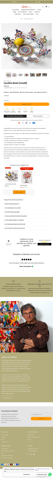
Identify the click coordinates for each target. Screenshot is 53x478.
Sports (30, 12)
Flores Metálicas (5, 435)
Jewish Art (37, 12)
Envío (2, 453)
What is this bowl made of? (12, 204)
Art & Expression (22, 12)
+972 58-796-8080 (32, 451)
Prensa (29, 439)
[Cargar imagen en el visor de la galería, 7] (44, 74)
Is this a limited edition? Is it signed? (14, 220)
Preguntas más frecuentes (7, 451)
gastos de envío (8, 87)
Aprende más (7, 397)
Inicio (21, 18)
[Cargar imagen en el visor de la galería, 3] (20, 74)
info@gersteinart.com (33, 448)
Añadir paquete (19, 192)
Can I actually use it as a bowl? (13, 208)
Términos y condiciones (7, 457)
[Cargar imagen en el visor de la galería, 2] (14, 74)
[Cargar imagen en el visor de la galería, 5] (32, 74)
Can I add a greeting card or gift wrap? (15, 224)
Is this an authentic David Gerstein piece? (16, 216)
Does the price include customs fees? (15, 228)
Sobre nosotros (31, 435)
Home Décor (18, 14)
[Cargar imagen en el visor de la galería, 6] (38, 74)
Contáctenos (4, 448)
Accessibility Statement (7, 455)
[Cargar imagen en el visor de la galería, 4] (26, 74)
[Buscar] (49, 7)
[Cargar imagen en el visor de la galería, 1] (8, 74)
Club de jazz (4, 441)
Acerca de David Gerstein (34, 437)
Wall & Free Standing (28, 14)
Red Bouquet (23, 185)
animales (3, 437)
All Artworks (15, 9)
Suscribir (41, 418)
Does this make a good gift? (12, 212)
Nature (39, 9)
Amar (2, 439)
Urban (14, 12)
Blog (37, 14)
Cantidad (6, 95)
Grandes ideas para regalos (28, 9)
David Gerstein (7, 81)
